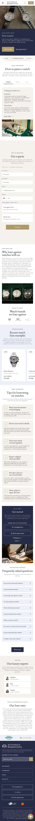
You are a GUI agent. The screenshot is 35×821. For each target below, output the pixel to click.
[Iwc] (17, 319)
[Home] (12, 746)
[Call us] (25, 3)
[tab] (8, 82)
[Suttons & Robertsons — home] (12, 3)
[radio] (17, 208)
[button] (3, 3)
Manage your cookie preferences (22, 818)
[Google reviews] (25, 737)
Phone (3, 194)
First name (4, 170)
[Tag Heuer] (8, 319)
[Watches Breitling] (27, 319)
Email (3, 186)
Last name (4, 178)
